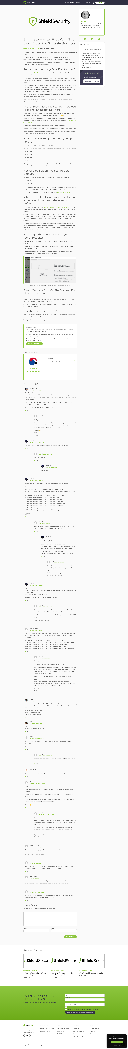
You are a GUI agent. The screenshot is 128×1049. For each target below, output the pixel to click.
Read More (26, 977)
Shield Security (51, 48)
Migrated (43, 48)
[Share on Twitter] (92, 39)
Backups (72, 2)
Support (88, 2)
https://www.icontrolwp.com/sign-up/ (59, 681)
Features (66, 2)
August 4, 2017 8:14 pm (36, 630)
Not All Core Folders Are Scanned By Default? (90, 55)
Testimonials (76, 1028)
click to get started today (61, 329)
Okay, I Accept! (117, 1041)
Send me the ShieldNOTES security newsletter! (80, 1012)
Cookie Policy (117, 1045)
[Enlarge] (72, 260)
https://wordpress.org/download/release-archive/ (48, 686)
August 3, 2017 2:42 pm (45, 454)
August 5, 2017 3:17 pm (36, 723)
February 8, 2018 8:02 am (37, 783)
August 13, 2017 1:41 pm (45, 756)
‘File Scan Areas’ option (63, 192)
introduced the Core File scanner (43, 73)
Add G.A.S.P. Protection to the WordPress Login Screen (62, 974)
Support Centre (60, 1031)
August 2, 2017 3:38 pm (45, 417)
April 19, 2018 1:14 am (36, 863)
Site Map (92, 1033)
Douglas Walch (34, 628)
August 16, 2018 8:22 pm (37, 892)
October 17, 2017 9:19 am (37, 771)
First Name (68, 993)
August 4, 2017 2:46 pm (52, 467)
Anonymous (33, 876)
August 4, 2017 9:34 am (46, 523)
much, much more (57, 336)
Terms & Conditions (94, 1028)
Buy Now (99, 2)
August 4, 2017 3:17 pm (58, 563)
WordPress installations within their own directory (57, 207)
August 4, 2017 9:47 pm (46, 658)
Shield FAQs (59, 1033)
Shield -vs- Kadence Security (80, 1033)
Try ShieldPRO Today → (34, 343)
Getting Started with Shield (63, 1028)
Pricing (78, 2)
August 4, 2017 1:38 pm (36, 585)
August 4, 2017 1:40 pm (45, 607)
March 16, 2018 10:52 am (37, 847)
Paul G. (41, 415)
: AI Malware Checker (47, 1028)
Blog (83, 2)
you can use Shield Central (56, 297)
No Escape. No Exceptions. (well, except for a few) (91, 53)
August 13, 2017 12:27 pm (37, 738)
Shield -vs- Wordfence (78, 1031)
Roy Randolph (34, 388)
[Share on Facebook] (85, 39)
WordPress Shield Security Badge (91, 973)
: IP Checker (45, 1031)
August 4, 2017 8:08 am (37, 480)
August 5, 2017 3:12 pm (36, 701)
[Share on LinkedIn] (99, 39)
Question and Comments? (86, 67)
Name (25, 928)
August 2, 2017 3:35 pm (36, 390)
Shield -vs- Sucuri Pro (78, 1036)
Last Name (68, 997)
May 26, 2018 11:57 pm (36, 878)
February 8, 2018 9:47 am (46, 814)
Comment (26, 911)
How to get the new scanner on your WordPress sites (91, 61)
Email (53, 928)
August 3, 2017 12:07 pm (37, 442)
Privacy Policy (93, 1031)
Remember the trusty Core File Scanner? (89, 47)
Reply (27, 410)
